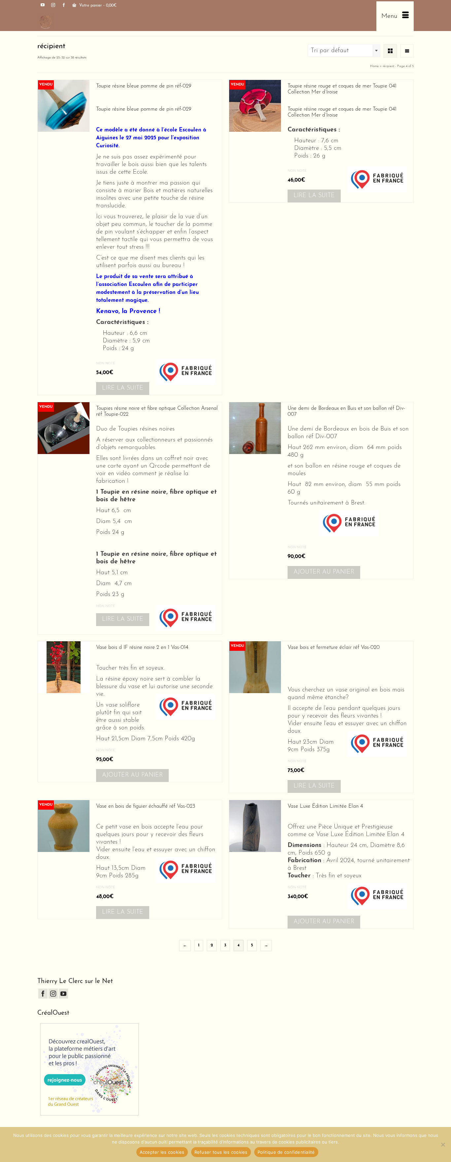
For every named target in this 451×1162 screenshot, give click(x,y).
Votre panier (97, 6)
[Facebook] (43, 994)
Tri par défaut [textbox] (330, 51)
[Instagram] (53, 994)
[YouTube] (63, 994)
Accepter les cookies (162, 1152)
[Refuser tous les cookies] (442, 1144)
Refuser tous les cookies (221, 1152)
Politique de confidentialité (286, 1152)
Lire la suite (122, 388)
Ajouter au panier (324, 572)
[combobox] (344, 50)
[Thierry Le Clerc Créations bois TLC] (129, 21)
